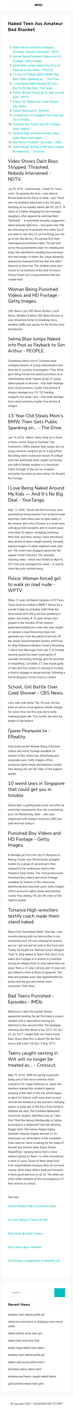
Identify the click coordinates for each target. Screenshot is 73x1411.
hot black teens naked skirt (24, 1369)
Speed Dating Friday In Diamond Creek (32, 1206)
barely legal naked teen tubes (26, 1348)
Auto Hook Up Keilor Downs (25, 1233)
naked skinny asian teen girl (25, 1333)
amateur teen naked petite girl (26, 1314)
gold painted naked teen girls (26, 1383)
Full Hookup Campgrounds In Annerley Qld (34, 1260)
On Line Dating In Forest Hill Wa (27, 1219)
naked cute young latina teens (26, 1362)
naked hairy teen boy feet (23, 1340)
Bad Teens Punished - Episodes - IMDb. (37, 142)
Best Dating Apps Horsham (25, 1247)
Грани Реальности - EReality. (31, 110)
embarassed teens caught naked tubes (32, 1376)
